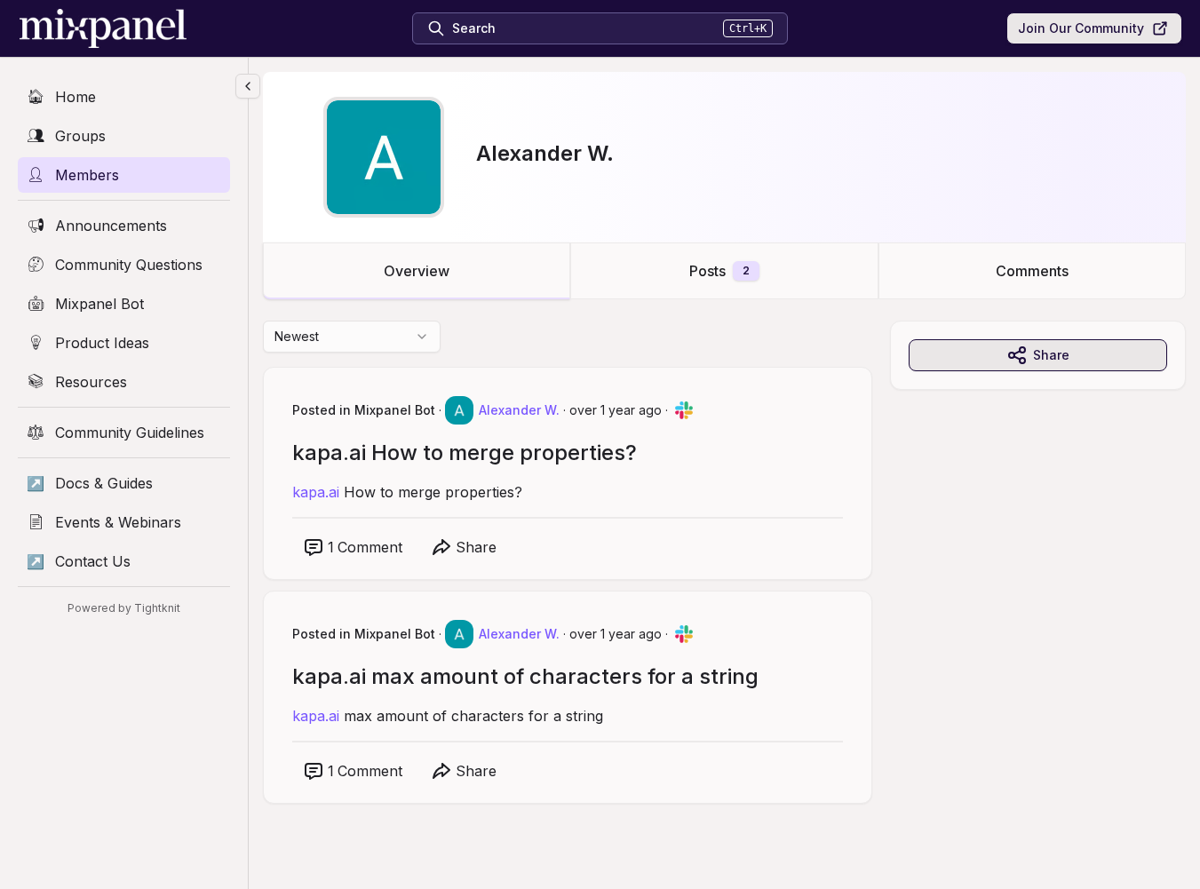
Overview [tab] (416, 271)
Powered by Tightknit (124, 608)
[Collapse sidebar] (247, 86)
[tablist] (724, 270)
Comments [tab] (1032, 271)
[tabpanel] (724, 580)
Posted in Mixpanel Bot (363, 409)
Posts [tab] (719, 271)
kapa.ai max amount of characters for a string (525, 676)
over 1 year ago (615, 409)
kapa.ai (315, 492)
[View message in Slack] (684, 410)
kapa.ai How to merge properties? (464, 452)
